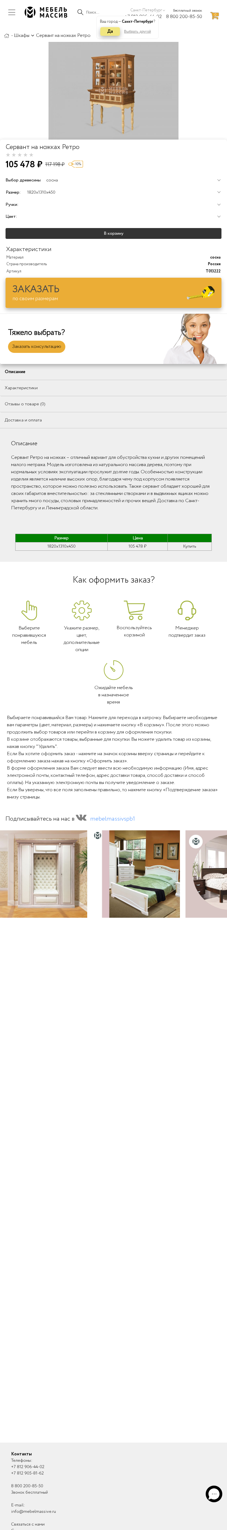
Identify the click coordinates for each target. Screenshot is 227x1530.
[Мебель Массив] (6, 35)
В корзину (113, 233)
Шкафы (21, 35)
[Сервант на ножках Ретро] (113, 91)
